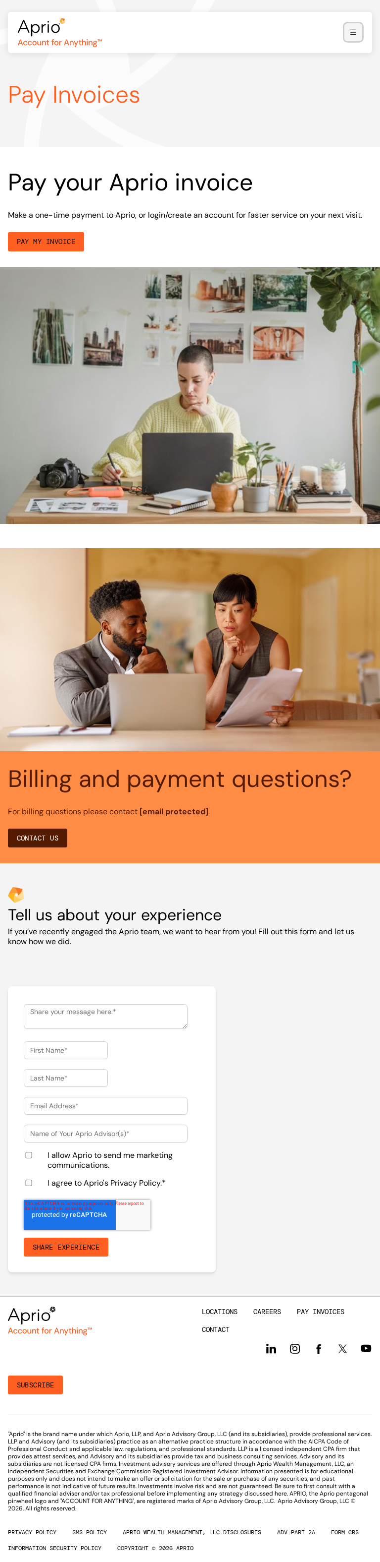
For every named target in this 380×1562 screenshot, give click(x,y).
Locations (220, 1311)
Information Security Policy (54, 1548)
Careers (267, 1311)
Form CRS (345, 1532)
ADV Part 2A (296, 1532)
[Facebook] (319, 1349)
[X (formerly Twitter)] (342, 1348)
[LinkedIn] (271, 1349)
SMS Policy (89, 1532)
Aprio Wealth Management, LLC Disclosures (192, 1532)
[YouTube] (366, 1348)
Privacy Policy (135, 1183)
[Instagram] (295, 1349)
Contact (216, 1329)
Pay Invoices (320, 1311)
